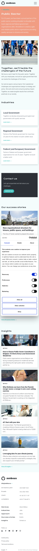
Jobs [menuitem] (21, 510)
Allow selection (19, 305)
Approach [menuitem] (5, 514)
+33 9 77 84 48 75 (25, 499)
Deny (19, 311)
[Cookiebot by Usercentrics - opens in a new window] (29, 238)
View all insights (6, 466)
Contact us (9, 191)
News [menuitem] (21, 513)
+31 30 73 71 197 (24, 495)
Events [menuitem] (21, 517)
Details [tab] (19, 243)
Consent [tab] (7, 243)
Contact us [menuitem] (23, 520)
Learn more (6, 122)
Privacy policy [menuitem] (5, 541)
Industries (6, 10)
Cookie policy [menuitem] (5, 537)
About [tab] (32, 243)
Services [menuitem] (5, 507)
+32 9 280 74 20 (24, 488)
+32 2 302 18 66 (24, 491)
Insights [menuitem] (4, 520)
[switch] (34, 280)
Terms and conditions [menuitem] (7, 544)
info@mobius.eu (6, 483)
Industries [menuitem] (5, 510)
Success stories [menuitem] (8, 517)
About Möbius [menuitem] (23, 507)
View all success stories (8, 319)
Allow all (19, 299)
